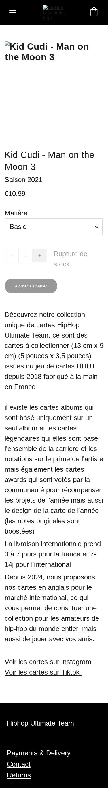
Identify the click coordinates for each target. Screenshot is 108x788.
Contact (19, 764)
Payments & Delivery (39, 753)
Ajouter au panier (31, 286)
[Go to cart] (94, 12)
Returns (19, 775)
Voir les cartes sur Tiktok (43, 672)
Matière (16, 213)
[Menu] (12, 12)
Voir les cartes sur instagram (49, 662)
